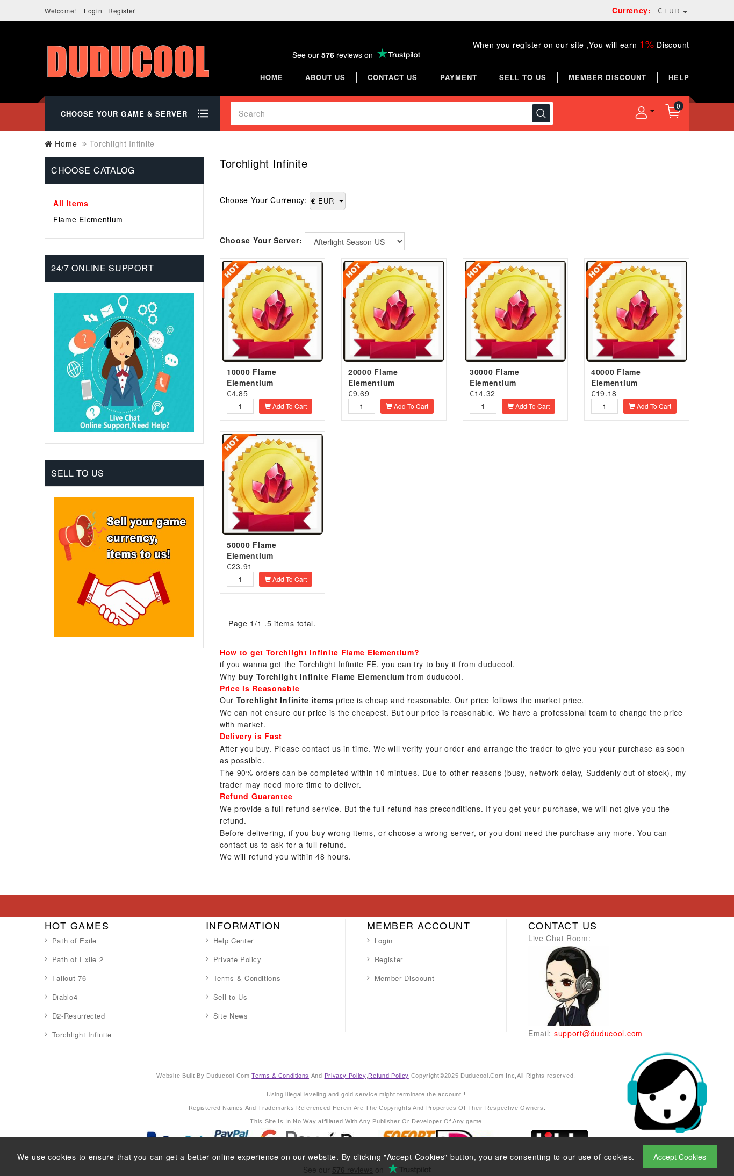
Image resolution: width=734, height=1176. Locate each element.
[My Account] (641, 112)
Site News (230, 1016)
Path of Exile (74, 940)
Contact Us (393, 77)
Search (541, 113)
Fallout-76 (69, 978)
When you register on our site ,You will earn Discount (581, 44)
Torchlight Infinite (82, 1034)
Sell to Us (230, 997)
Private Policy (237, 959)
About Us (325, 77)
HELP (678, 77)
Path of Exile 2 (78, 959)
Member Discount (405, 978)
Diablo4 (65, 997)
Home (271, 77)
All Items (70, 203)
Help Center (233, 940)
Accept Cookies (679, 1156)
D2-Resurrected (78, 1016)
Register (121, 10)
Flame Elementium (88, 219)
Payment (458, 77)
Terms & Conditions (247, 978)
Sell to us (522, 77)
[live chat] (667, 1091)
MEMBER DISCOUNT (607, 77)
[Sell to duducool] (124, 566)
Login (93, 10)
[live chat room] (568, 984)
